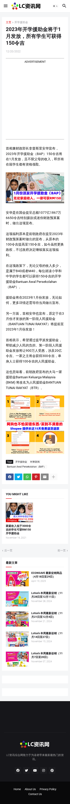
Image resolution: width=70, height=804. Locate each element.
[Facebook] (10, 477)
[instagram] (43, 770)
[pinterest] (52, 770)
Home (17, 789)
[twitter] (26, 770)
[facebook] (18, 770)
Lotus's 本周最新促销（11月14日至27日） (47, 635)
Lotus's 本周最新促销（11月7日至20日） (47, 655)
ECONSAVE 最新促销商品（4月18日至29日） (46, 574)
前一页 (62, 550)
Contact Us (35, 794)
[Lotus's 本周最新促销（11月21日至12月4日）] (17, 619)
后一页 (8, 550)
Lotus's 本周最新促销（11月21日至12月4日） (47, 615)
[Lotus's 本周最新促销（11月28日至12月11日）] (17, 598)
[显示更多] (53, 477)
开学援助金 (21, 22)
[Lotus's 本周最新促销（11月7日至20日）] (17, 659)
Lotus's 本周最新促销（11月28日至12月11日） (47, 594)
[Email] (45, 477)
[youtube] (35, 770)
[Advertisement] (35, 99)
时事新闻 (35, 461)
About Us (30, 789)
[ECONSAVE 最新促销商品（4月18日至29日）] (17, 578)
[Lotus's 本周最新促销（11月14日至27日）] (17, 639)
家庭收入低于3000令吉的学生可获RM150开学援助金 (18, 529)
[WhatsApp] (27, 477)
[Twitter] (18, 477)
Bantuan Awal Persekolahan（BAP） (26, 466)
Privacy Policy (48, 789)
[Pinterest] (36, 477)
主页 (8, 22)
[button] (5, 6)
